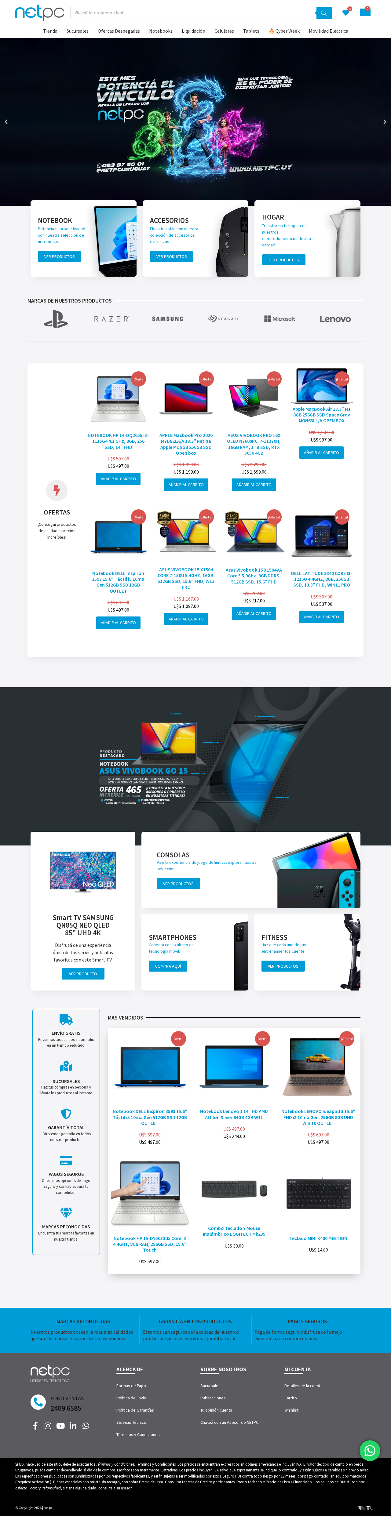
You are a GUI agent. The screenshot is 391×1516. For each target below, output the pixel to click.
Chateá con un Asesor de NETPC (229, 1422)
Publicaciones (213, 1398)
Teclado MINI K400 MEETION (318, 1238)
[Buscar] (324, 13)
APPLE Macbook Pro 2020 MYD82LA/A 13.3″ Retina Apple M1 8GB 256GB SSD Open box (186, 444)
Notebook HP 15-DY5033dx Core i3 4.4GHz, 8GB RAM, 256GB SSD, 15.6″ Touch (150, 1244)
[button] (6, 122)
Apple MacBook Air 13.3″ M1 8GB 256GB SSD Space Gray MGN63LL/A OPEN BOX (322, 415)
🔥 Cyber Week (284, 31)
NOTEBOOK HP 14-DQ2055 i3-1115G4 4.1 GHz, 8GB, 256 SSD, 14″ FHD (118, 441)
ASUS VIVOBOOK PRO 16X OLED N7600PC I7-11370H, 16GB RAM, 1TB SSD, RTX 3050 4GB (254, 444)
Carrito (290, 1398)
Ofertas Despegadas (119, 31)
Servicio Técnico (131, 1422)
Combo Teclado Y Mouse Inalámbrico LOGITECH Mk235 (234, 1231)
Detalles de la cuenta (303, 1385)
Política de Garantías (135, 1410)
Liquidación (193, 31)
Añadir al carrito (118, 479)
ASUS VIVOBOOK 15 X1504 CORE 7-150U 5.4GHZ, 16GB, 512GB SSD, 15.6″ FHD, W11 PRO (186, 578)
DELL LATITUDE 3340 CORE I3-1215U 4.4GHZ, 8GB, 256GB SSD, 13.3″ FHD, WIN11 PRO (321, 579)
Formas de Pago (131, 1385)
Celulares (224, 31)
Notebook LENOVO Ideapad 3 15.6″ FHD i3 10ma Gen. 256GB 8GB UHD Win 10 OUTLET (318, 1117)
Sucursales (78, 31)
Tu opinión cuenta (216, 1410)
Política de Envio (131, 1398)
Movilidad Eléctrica (328, 31)
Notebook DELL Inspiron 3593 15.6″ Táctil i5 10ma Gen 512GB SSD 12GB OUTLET (118, 582)
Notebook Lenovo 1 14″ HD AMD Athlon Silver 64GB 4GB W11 (234, 1114)
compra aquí (168, 966)
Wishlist (291, 1410)
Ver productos (59, 256)
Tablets (251, 31)
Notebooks (161, 31)
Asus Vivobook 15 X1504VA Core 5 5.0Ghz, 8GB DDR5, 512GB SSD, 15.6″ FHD (254, 575)
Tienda (50, 31)
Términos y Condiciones (138, 1434)
